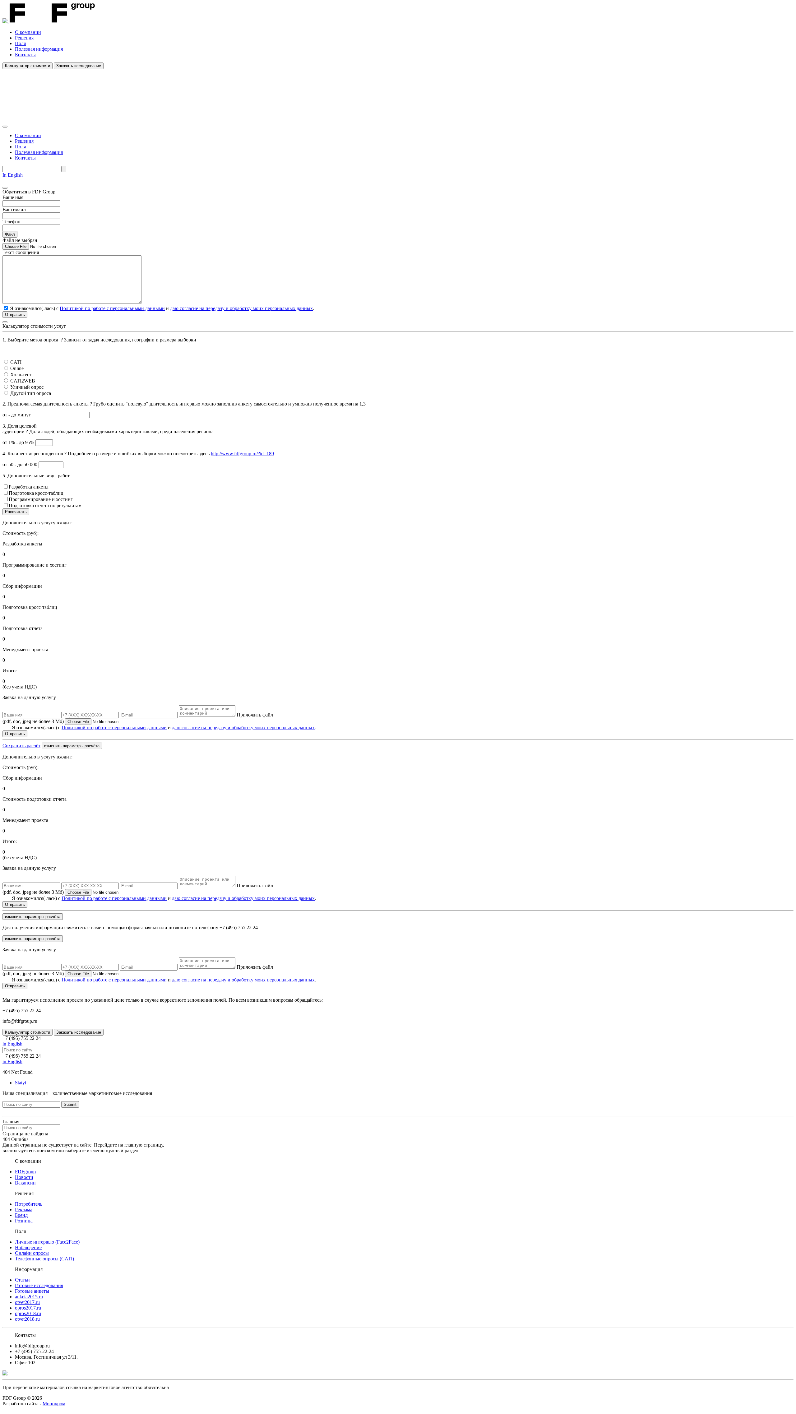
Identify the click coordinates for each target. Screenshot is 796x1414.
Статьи (22, 1279)
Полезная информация (39, 49)
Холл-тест (20, 374)
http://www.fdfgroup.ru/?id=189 (242, 453)
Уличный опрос (27, 387)
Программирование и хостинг (41, 499)
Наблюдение (28, 1247)
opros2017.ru (28, 1307)
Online (17, 368)
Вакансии (25, 1182)
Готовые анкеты (32, 1291)
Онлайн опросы (32, 1253)
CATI (15, 362)
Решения (24, 37)
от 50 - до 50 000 (20, 464)
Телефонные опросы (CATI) (44, 1258)
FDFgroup (25, 1171)
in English (12, 1043)
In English (12, 175)
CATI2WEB (22, 380)
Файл (10, 234)
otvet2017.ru (27, 1302)
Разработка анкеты (29, 486)
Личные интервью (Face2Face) (47, 1242)
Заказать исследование (78, 65)
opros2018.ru (28, 1313)
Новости (24, 1177)
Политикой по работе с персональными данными (112, 308)
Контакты (25, 54)
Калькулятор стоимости (27, 65)
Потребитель (28, 1204)
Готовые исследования (39, 1285)
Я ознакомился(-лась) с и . (164, 727)
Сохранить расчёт (21, 745)
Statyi (20, 1082)
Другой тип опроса (30, 393)
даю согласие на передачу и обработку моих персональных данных (241, 308)
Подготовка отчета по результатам (45, 505)
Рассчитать (16, 511)
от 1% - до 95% (18, 442)
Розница (24, 1220)
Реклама (23, 1209)
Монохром (54, 1403)
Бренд (21, 1215)
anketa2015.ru (29, 1296)
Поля (20, 43)
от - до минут (17, 414)
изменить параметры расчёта (72, 746)
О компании (28, 32)
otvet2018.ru (27, 1319)
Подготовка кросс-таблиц (36, 493)
